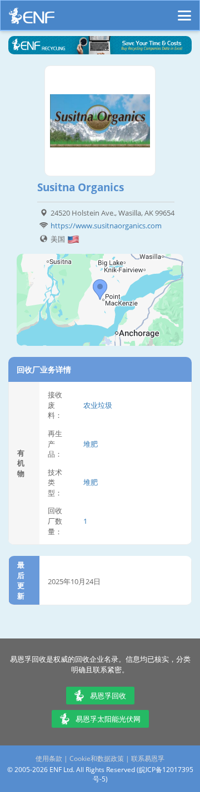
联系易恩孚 (147, 758)
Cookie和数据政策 (96, 758)
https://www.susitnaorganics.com (106, 226)
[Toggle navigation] (184, 11)
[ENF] (31, 18)
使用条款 (49, 758)
